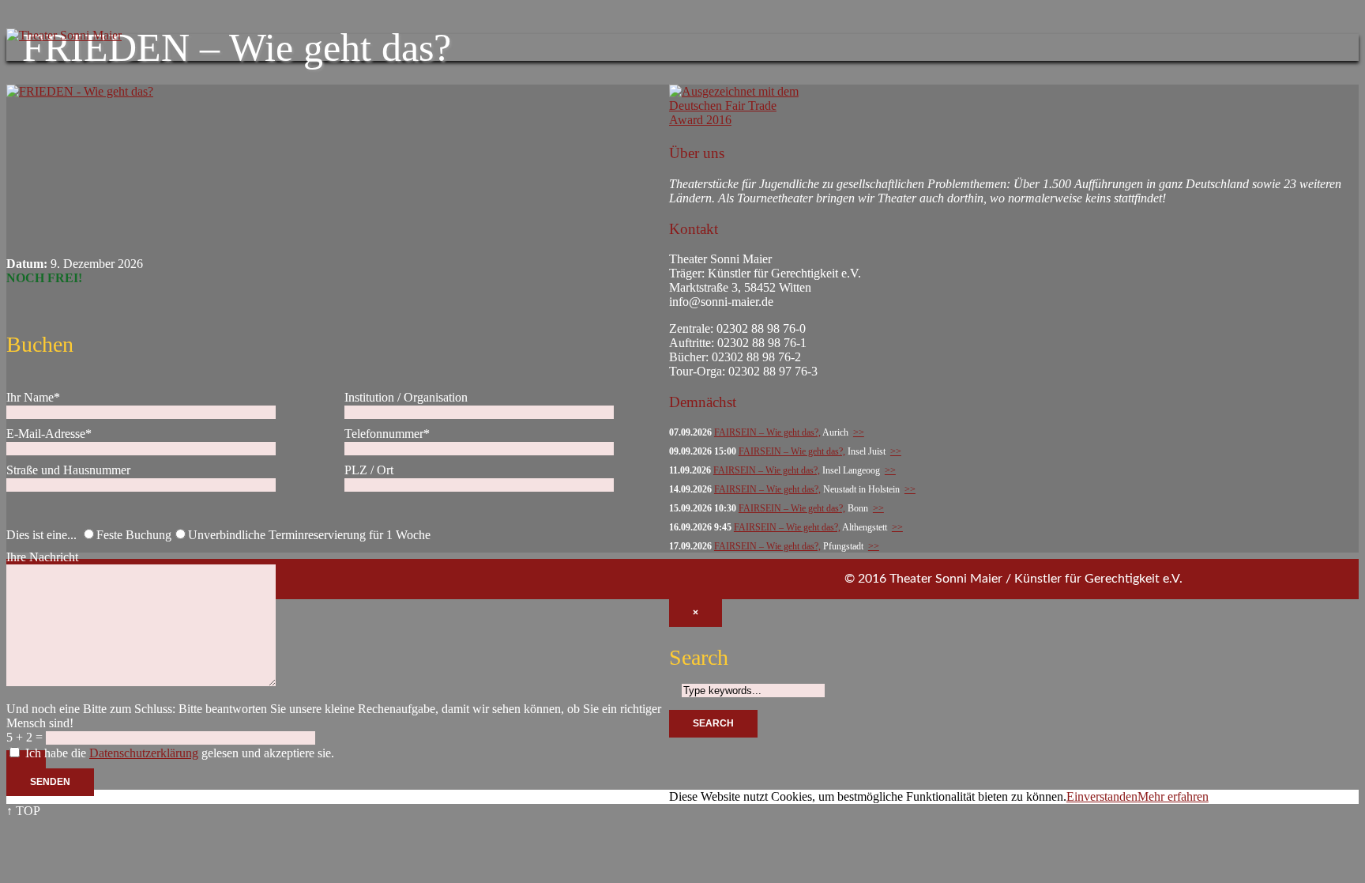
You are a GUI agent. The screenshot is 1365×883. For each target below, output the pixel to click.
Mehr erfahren (1173, 796)
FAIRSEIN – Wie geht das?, (767, 432)
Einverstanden (1102, 796)
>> (858, 432)
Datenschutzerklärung (143, 753)
